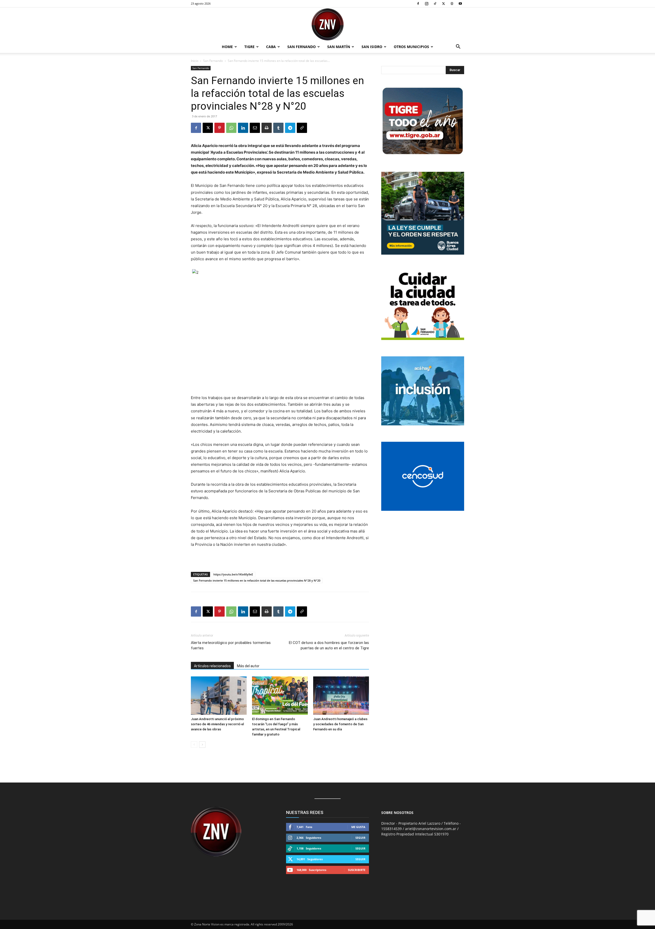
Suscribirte (356, 870)
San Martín (338, 46)
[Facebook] (418, 3)
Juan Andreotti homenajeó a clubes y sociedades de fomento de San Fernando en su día (340, 724)
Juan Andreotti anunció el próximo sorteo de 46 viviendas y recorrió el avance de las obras (217, 724)
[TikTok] (435, 3)
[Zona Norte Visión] (327, 24)
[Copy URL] (302, 128)
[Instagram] (426, 3)
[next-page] (202, 744)
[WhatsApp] (231, 128)
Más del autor (248, 666)
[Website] (452, 3)
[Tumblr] (278, 128)
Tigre (249, 46)
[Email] (255, 128)
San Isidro (372, 46)
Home (227, 46)
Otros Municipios (411, 46)
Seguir (360, 838)
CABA (271, 46)
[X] (443, 3)
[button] (458, 47)
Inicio (194, 61)
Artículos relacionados (212, 666)
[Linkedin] (243, 128)
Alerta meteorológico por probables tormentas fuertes (231, 645)
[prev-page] (194, 744)
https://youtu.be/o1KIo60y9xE (233, 574)
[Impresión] (266, 128)
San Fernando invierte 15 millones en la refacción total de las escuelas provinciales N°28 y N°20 (256, 580)
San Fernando (301, 46)
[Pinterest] (219, 128)
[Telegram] (290, 128)
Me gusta (358, 827)
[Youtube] (460, 3)
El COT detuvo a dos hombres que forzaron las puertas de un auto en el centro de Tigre (329, 645)
